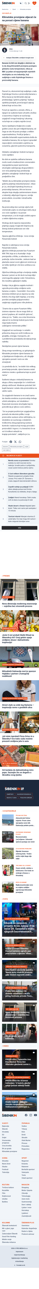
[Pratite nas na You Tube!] (35, 1115)
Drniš (23, 1135)
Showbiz (5, 1161)
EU (3, 1135)
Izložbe (4, 1199)
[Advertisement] (19, 554)
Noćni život (6, 1164)
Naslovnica (5, 9)
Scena (4, 1158)
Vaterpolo (25, 1172)
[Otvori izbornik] (34, 3)
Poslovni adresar (26, 797)
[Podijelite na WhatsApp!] (20, 442)
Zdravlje (25, 1193)
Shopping (25, 1187)
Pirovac (24, 1143)
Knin (23, 1132)
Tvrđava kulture (8, 1187)
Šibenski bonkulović (9, 1225)
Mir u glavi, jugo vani (8, 1229)
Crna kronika (7, 1146)
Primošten (25, 1146)
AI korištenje (19, 1261)
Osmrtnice (10, 794)
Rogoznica (25, 1149)
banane (5, 446)
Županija (26, 1123)
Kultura (5, 1185)
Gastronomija (27, 1202)
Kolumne (6, 1223)
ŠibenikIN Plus (28, 1223)
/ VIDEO (5, 1046)
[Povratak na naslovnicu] (10, 3)
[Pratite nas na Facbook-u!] (26, 1115)
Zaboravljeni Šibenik (9, 1234)
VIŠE (19, 528)
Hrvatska (5, 1132)
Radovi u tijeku (12, 797)
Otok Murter (26, 1140)
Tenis (24, 1175)
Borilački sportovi (28, 1169)
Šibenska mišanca (9, 1242)
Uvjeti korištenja (19, 1255)
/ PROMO (6, 576)
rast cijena (6, 450)
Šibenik (5, 1129)
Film (3, 1193)
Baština (5, 1202)
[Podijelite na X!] (15, 442)
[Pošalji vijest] (29, 3)
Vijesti (14, 9)
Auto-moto (26, 1199)
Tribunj (24, 1129)
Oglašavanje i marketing (19, 1258)
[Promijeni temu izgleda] (21, 3)
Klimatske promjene (25, 9)
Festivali (5, 1169)
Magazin (25, 1185)
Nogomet (25, 1161)
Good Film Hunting (9, 1237)
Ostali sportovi (27, 1178)
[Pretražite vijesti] (25, 3)
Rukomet (25, 1167)
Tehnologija (26, 1196)
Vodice (24, 1126)
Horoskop (25, 1210)
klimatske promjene (16, 446)
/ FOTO (5, 899)
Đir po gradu (6, 1149)
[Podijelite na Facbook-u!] (11, 442)
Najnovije (5, 1126)
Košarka (25, 1164)
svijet (26, 446)
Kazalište (5, 1190)
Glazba (4, 1167)
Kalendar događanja (24, 794)
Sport (24, 1158)
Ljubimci (25, 1213)
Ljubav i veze (26, 1207)
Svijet (4, 1138)
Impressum (19, 1251)
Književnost (6, 1196)
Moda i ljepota (27, 1190)
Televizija (5, 1172)
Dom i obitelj (26, 1205)
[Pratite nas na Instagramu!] (30, 1115)
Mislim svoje (6, 1239)
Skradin (24, 1138)
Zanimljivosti (26, 1216)
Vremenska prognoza (6, 1141)
